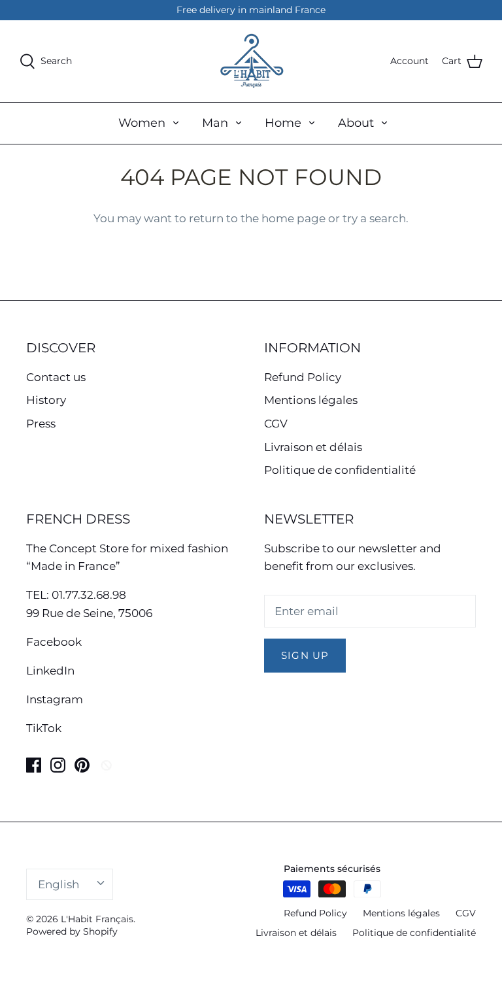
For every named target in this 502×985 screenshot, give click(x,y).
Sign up (305, 655)
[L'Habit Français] (251, 61)
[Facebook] (33, 765)
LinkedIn (50, 670)
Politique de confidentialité (340, 469)
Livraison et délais (313, 447)
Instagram (54, 699)
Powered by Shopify (72, 931)
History (46, 400)
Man (215, 123)
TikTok (43, 728)
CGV (276, 423)
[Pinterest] (82, 765)
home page (293, 218)
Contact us (56, 377)
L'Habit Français (97, 919)
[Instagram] (57, 765)
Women (141, 123)
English (58, 884)
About (356, 123)
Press (41, 423)
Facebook (54, 641)
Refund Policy (302, 377)
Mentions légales (311, 400)
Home (283, 123)
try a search (374, 218)
